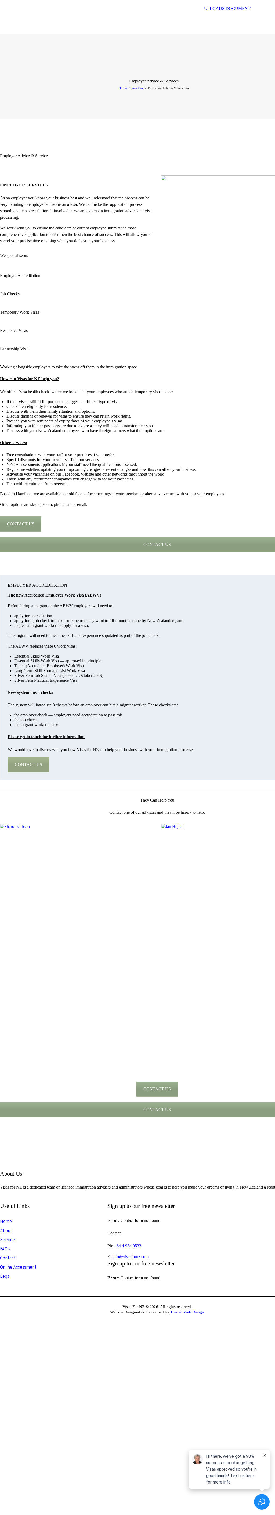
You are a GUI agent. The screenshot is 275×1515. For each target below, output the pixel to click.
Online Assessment (18, 1267)
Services (137, 88)
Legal (5, 1276)
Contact (8, 1258)
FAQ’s (5, 1249)
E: (109, 1256)
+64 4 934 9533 (127, 1246)
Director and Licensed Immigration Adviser (76, 910)
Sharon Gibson (76, 905)
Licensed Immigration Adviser (237, 908)
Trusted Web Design (187, 1312)
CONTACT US (20, 524)
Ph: (110, 1246)
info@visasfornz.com (130, 1256)
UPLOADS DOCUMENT (227, 8)
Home (122, 88)
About (6, 1231)
